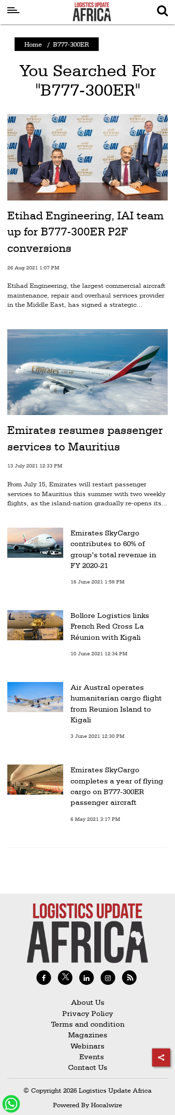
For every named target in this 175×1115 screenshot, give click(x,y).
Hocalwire (106, 1105)
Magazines (87, 1034)
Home (33, 44)
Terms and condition (87, 1024)
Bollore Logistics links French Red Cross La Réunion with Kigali (109, 626)
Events (87, 1056)
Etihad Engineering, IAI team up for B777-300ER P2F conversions (85, 232)
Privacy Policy (87, 1013)
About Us (88, 1002)
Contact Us (87, 1067)
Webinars (87, 1045)
